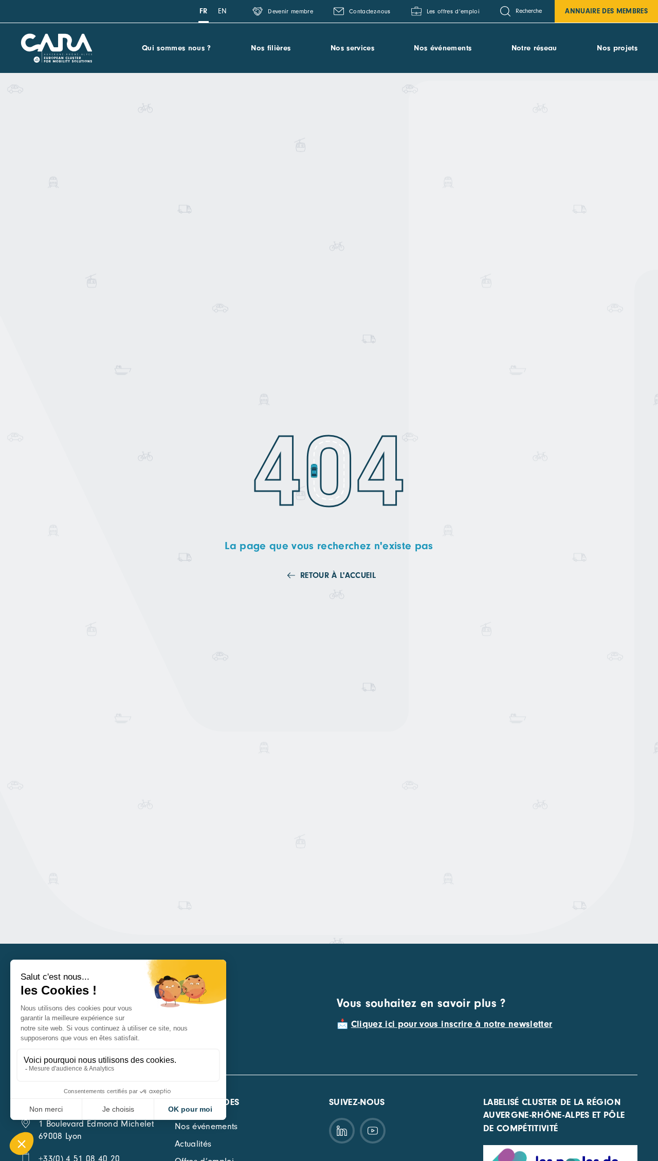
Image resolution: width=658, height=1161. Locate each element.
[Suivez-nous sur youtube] (373, 1131)
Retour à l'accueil (338, 575)
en (222, 11)
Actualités (193, 1144)
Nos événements (442, 48)
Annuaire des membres (606, 11)
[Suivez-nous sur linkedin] (342, 1131)
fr (203, 11)
